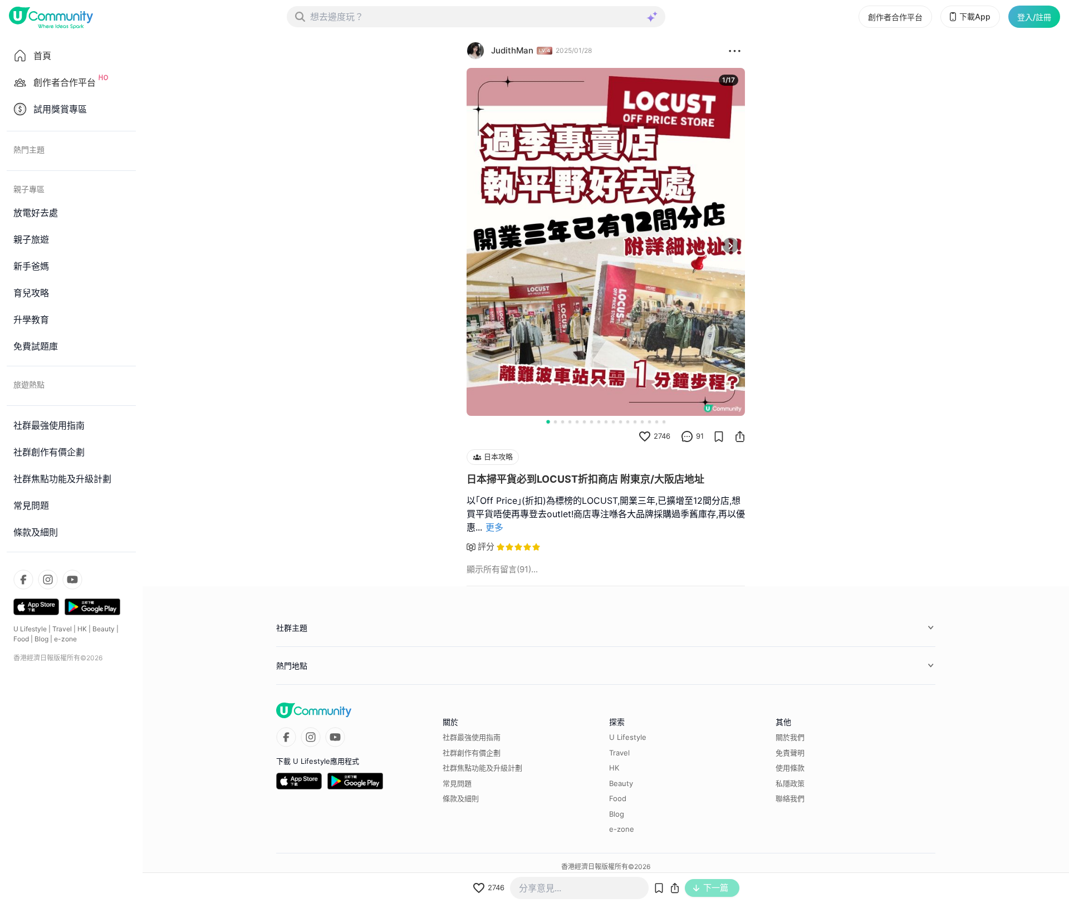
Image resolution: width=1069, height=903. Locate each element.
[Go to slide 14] (642, 421)
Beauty (103, 629)
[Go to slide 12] (627, 421)
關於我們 (790, 737)
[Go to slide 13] (635, 421)
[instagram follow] (48, 580)
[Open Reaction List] (734, 51)
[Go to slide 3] (562, 421)
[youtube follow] (72, 580)
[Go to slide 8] (598, 421)
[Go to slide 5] (577, 421)
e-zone (65, 639)
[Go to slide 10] (613, 421)
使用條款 (790, 767)
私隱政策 (790, 783)
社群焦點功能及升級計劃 (482, 767)
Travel (62, 629)
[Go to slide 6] (584, 421)
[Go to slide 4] (569, 421)
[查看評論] (687, 436)
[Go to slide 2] (555, 421)
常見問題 (457, 783)
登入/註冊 (1034, 17)
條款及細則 (461, 798)
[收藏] (719, 436)
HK (82, 629)
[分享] (740, 436)
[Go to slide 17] (664, 421)
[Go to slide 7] (591, 421)
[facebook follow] (23, 580)
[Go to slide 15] (649, 421)
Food (21, 639)
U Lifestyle (30, 629)
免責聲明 (790, 752)
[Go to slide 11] (620, 421)
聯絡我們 (790, 798)
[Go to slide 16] (656, 421)
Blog (41, 639)
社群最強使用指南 (472, 737)
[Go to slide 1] (548, 421)
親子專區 (29, 189)
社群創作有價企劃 (472, 752)
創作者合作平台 (895, 17)
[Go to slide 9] (606, 421)
